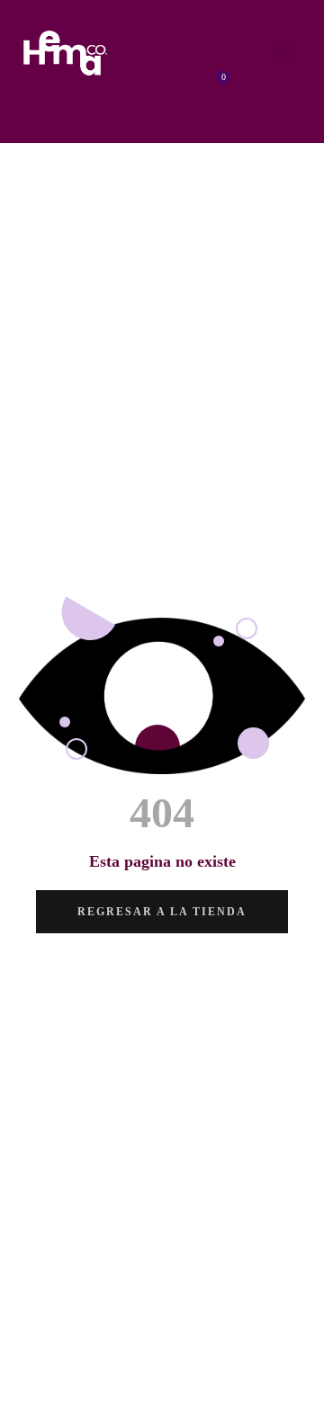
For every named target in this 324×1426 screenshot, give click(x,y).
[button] (287, 53)
